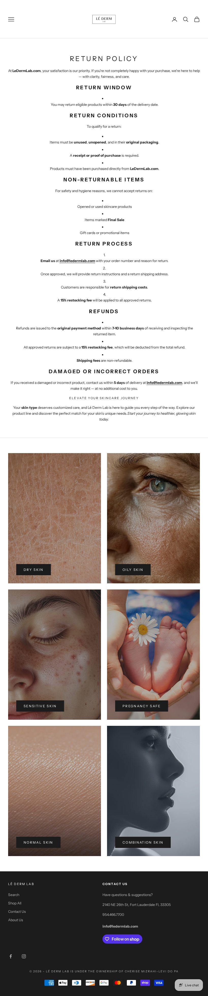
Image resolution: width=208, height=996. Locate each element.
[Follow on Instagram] (23, 956)
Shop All (14, 903)
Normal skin (38, 842)
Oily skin (133, 570)
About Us (15, 920)
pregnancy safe (142, 706)
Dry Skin (34, 570)
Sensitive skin (40, 706)
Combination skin (143, 842)
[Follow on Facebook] (10, 956)
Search (13, 894)
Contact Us (17, 911)
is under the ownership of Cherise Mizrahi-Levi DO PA (124, 971)
